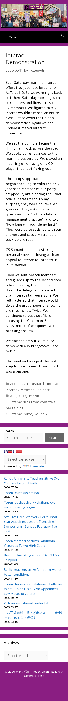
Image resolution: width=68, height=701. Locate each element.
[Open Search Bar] (62, 35)
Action (15, 383)
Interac (53, 383)
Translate (37, 466)
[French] (15, 451)
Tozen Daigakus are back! (23, 493)
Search (9, 431)
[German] (10, 451)
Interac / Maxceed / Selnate (28, 390)
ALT (25, 383)
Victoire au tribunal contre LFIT (27, 603)
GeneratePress (34, 676)
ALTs (22, 396)
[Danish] (19, 451)
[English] (6, 451)
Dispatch (38, 383)
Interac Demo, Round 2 (28, 414)
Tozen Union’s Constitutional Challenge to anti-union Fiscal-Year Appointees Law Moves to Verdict (33, 589)
